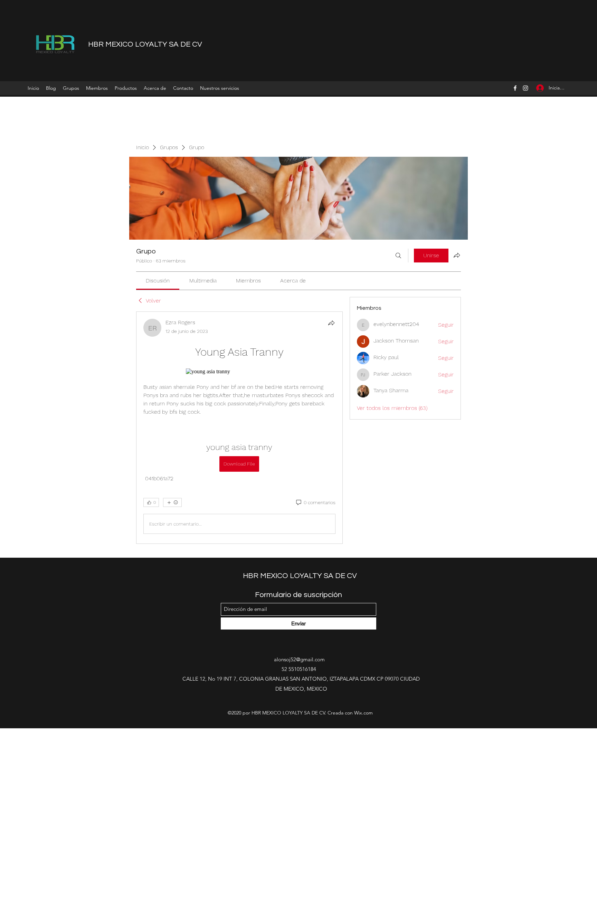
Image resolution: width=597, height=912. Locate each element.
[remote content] (239, 371)
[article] (239, 427)
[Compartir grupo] (457, 255)
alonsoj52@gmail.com (299, 659)
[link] (158, 280)
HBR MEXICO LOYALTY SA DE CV (145, 44)
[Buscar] (398, 255)
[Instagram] (525, 88)
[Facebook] (515, 88)
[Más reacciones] (172, 502)
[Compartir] (331, 323)
